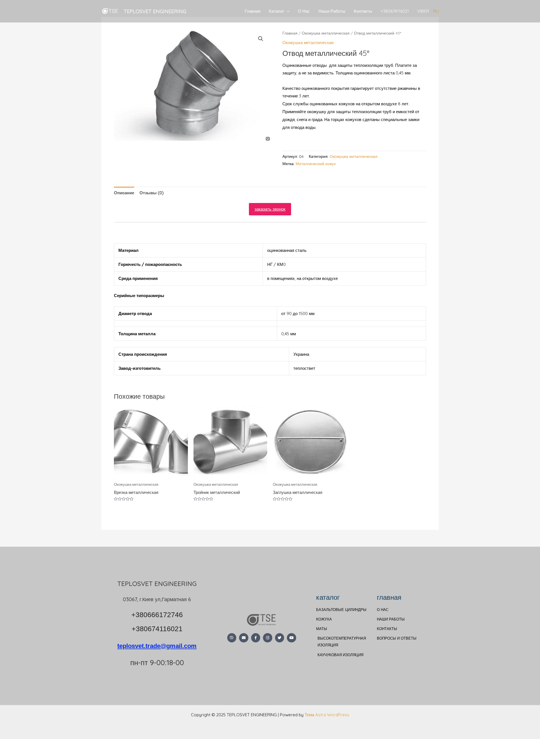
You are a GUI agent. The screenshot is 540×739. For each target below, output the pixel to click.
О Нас (304, 11)
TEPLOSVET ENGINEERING (155, 11)
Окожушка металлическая (326, 33)
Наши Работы (331, 11)
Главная (252, 11)
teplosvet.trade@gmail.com (270, 232)
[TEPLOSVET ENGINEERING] (110, 10)
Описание (124, 192)
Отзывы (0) (152, 192)
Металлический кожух (316, 163)
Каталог (276, 11)
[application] (286, 11)
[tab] (124, 193)
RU (436, 11)
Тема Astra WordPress (327, 714)
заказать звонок (270, 209)
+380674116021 (395, 11)
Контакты (363, 11)
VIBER (423, 11)
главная (389, 597)
